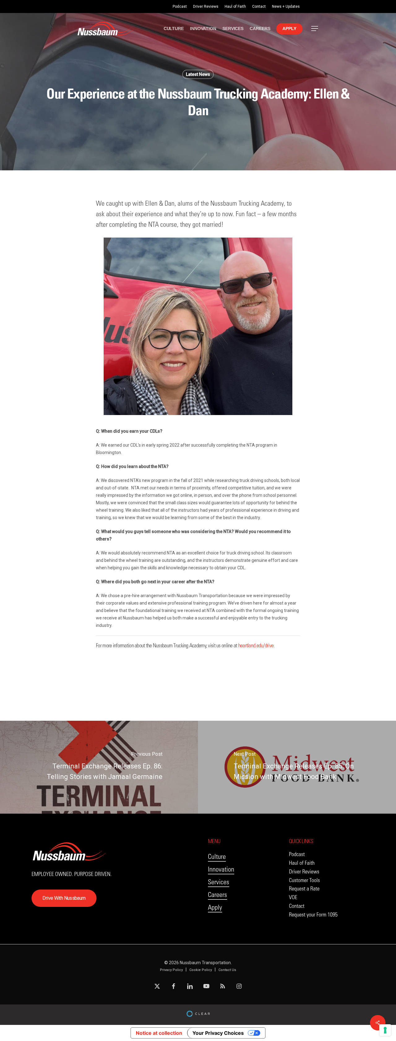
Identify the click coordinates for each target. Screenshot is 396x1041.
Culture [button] (217, 856)
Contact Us (227, 970)
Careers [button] (217, 894)
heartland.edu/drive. (256, 645)
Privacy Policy (171, 970)
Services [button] (218, 882)
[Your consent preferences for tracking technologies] (385, 1030)
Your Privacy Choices (218, 1033)
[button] (315, 28)
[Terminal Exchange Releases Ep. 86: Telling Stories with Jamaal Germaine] (99, 767)
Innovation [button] (221, 869)
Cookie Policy (200, 970)
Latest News (198, 74)
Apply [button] (215, 907)
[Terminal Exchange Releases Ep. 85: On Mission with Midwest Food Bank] (297, 767)
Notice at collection (159, 1033)
